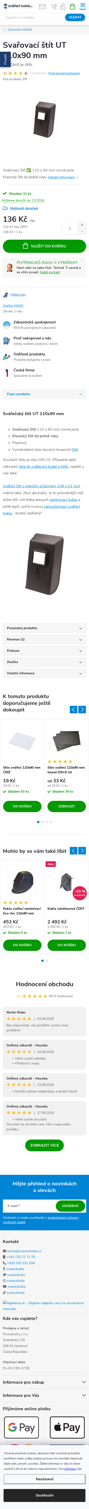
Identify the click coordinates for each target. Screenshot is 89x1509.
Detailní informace (61, 177)
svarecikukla (15, 1269)
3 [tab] (47, 822)
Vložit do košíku (48, 246)
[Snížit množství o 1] (82, 231)
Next (82, 709)
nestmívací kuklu (63, 499)
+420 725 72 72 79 (20, 1257)
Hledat (75, 17)
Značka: (13, 306)
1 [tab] (38, 822)
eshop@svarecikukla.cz (24, 1251)
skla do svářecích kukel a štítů (44, 466)
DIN (75, 449)
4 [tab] (51, 822)
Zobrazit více (44, 1145)
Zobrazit (66, 806)
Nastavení (44, 1479)
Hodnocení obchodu (44, 984)
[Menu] (82, 6)
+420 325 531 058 (21, 1263)
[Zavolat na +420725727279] (54, 7)
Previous (73, 709)
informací (70, 1469)
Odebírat (70, 1206)
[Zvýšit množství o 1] (82, 225)
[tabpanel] (22, 767)
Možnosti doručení (24, 208)
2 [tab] (42, 822)
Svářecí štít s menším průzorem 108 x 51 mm (41, 486)
